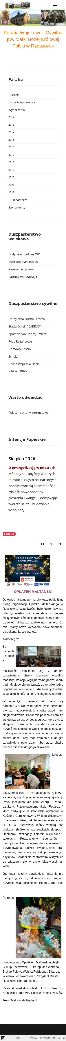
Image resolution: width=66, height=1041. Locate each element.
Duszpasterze (17, 200)
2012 (11, 117)
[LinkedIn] (60, 544)
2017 (11, 154)
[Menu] (55, 5)
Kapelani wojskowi (21, 269)
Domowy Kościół (20, 349)
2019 (11, 169)
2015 (11, 139)
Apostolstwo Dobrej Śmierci (27, 334)
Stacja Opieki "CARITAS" (24, 326)
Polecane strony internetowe (28, 413)
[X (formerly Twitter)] (51, 544)
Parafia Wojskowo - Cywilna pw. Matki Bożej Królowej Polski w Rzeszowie (33, 39)
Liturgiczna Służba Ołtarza (26, 319)
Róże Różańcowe (20, 341)
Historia (13, 95)
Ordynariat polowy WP (24, 254)
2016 (11, 147)
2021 (11, 184)
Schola (13, 356)
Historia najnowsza (21, 102)
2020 (11, 177)
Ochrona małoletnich (23, 262)
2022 (11, 192)
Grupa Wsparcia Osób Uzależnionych (23, 367)
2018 (11, 162)
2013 (11, 124)
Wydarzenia (16, 110)
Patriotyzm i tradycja (22, 277)
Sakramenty (16, 207)
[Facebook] (42, 544)
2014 (11, 132)
